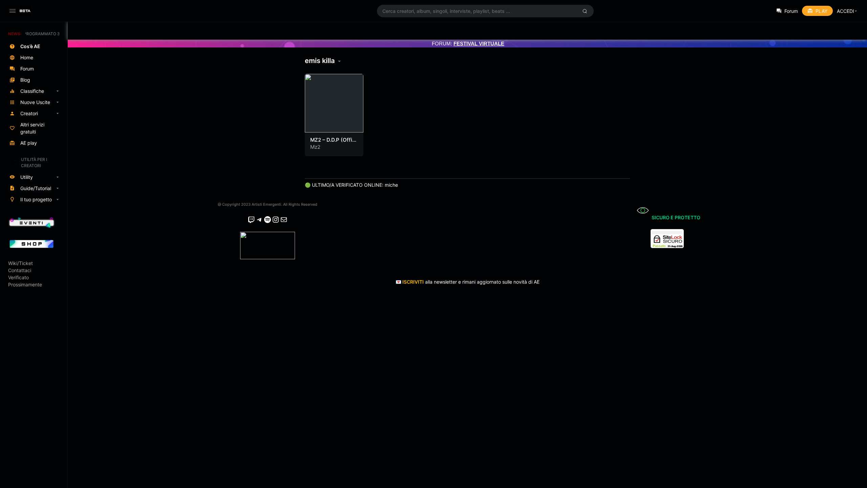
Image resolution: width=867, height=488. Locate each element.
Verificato (18, 277)
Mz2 (315, 147)
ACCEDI (845, 11)
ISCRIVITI (413, 282)
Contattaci (19, 270)
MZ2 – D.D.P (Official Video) (332, 143)
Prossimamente (25, 284)
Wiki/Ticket (20, 263)
